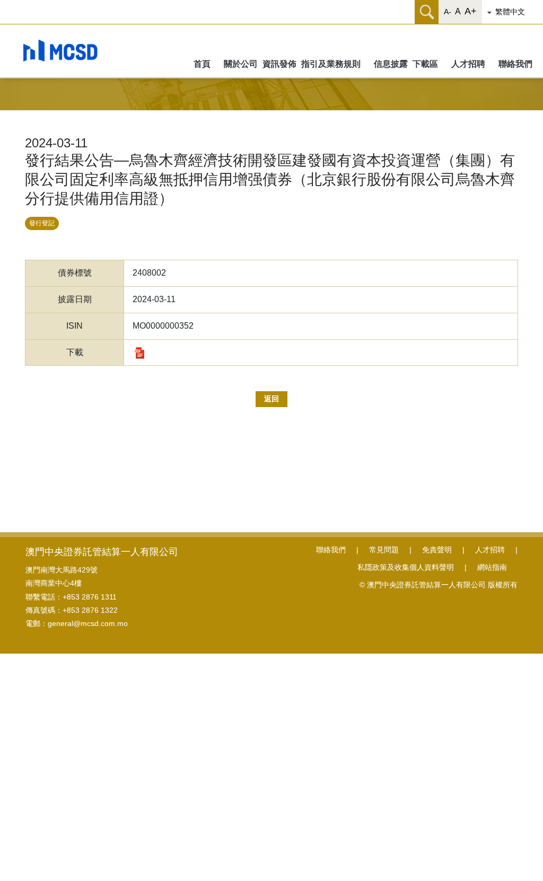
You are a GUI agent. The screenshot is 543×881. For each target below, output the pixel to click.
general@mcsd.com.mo (88, 623)
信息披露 (392, 63)
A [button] (458, 11)
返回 (271, 398)
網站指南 (492, 567)
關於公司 (242, 63)
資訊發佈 (280, 63)
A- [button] (447, 11)
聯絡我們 (515, 63)
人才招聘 (468, 63)
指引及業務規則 (331, 63)
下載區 (425, 63)
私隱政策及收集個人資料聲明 (405, 567)
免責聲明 (437, 549)
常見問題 (384, 549)
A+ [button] (471, 11)
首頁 (202, 63)
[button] (513, 12)
